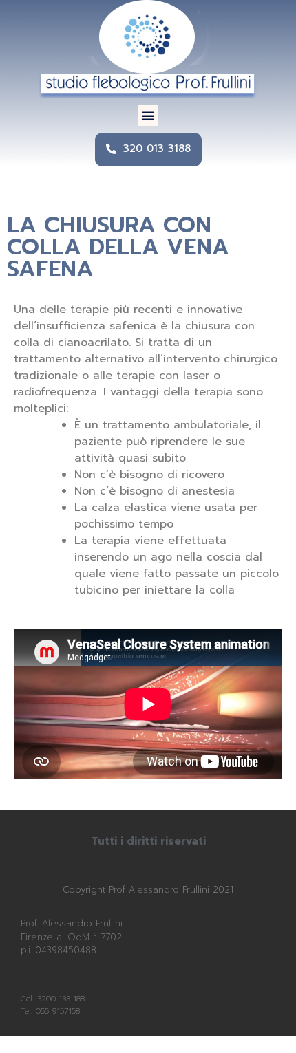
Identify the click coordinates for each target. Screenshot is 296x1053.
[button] (148, 115)
